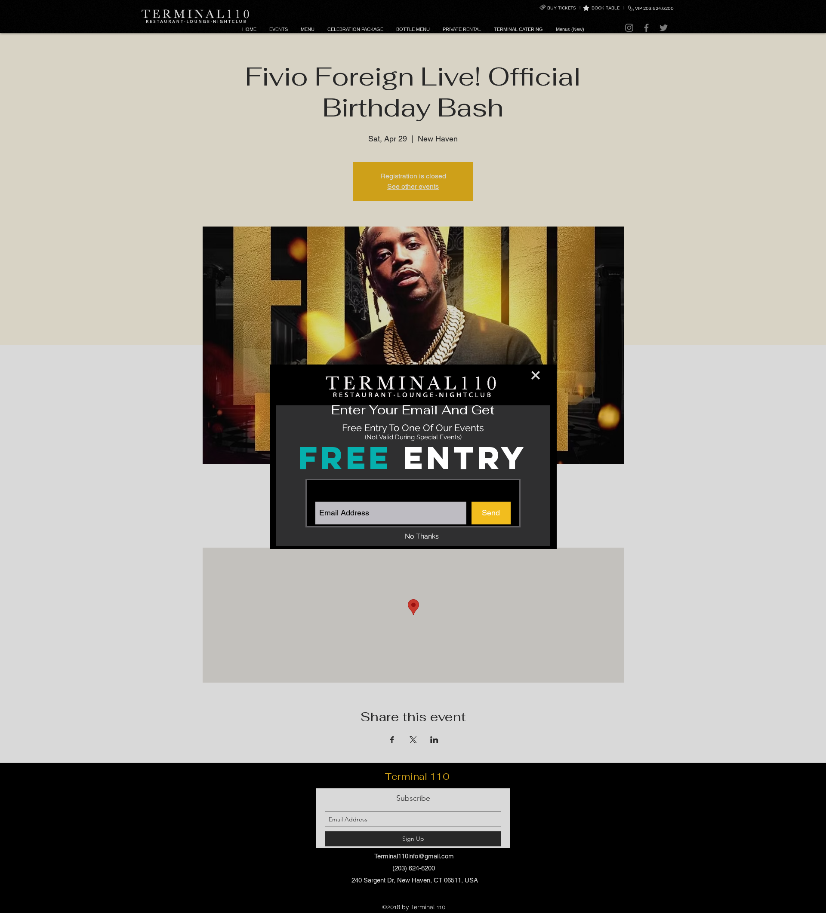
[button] (535, 375)
